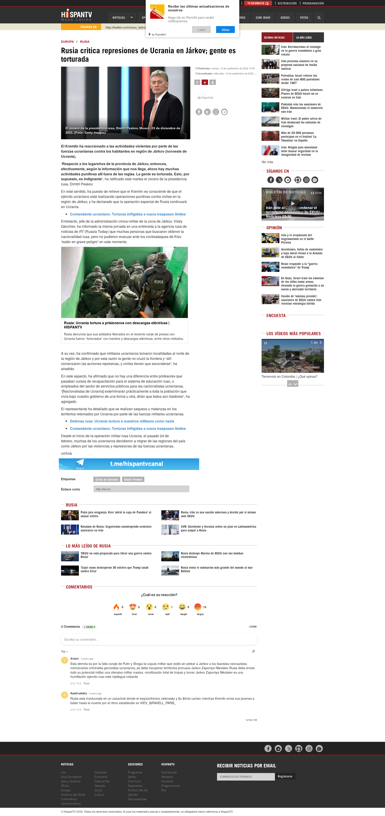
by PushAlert (159, 34)
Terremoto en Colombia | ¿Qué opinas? (289, 376)
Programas (135, 772)
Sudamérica (69, 799)
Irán (63, 772)
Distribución (287, 3)
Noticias (119, 17)
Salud (98, 790)
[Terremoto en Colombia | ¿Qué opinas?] (293, 356)
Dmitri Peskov (133, 479)
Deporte (99, 785)
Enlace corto (70, 489)
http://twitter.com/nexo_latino (126, 27)
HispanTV (76, 14)
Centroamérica (71, 803)
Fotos (304, 17)
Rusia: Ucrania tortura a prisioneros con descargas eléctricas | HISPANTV (116, 325)
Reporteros (135, 785)
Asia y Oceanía (70, 781)
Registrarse (285, 776)
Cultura (99, 794)
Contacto (167, 781)
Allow (225, 29)
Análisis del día (138, 790)
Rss (163, 790)
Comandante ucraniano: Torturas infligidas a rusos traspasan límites (128, 214)
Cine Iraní (263, 17)
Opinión (133, 794)
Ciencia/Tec (102, 781)
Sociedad (100, 772)
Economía (101, 776)
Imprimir (207, 97)
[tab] (277, 37)
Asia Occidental (71, 776)
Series (285, 17)
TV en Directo (256, 3)
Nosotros (167, 776)
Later (201, 29)
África (65, 785)
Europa (67, 41)
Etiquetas (68, 479)
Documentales (137, 799)
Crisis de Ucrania (107, 479)
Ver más (267, 162)
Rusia (85, 41)
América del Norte (73, 794)
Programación (313, 3)
